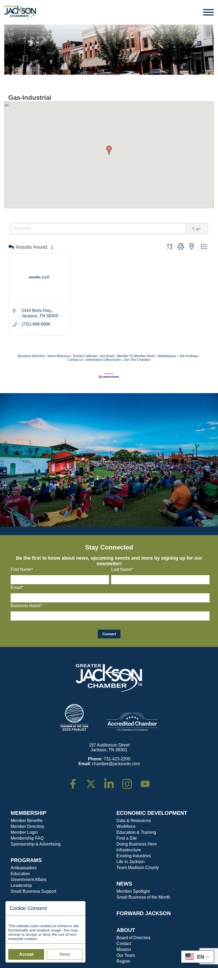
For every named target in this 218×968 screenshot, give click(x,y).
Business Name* (26, 605)
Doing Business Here (136, 844)
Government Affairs (29, 879)
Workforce (126, 826)
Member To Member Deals (136, 356)
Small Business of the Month (143, 897)
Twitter (92, 781)
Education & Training (136, 832)
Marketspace (167, 356)
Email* (17, 587)
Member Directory (27, 826)
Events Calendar (85, 356)
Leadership (21, 885)
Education (20, 873)
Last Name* (122, 569)
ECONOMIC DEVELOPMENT (151, 813)
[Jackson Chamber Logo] (20, 12)
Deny (65, 954)
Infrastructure (128, 850)
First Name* (22, 569)
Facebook (76, 781)
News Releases (59, 356)
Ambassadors (24, 868)
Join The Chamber (137, 360)
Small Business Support (33, 891)
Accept (26, 954)
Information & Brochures (103, 360)
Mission (123, 949)
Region (123, 961)
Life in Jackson (130, 861)
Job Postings (188, 356)
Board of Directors (133, 937)
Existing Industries (133, 856)
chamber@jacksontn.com (116, 763)
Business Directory (31, 356)
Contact (123, 943)
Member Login (24, 832)
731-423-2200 (117, 759)
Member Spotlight (133, 891)
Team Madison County (137, 867)
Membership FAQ (27, 838)
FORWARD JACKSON (143, 913)
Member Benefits (27, 820)
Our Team (125, 955)
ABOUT (125, 930)
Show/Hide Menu (208, 12)
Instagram (130, 781)
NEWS (124, 884)
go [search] (198, 228)
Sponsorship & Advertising (36, 844)
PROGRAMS (26, 860)
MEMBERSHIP (28, 813)
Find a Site (126, 838)
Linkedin (111, 781)
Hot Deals (107, 356)
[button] (109, 150)
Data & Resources (133, 820)
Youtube (147, 781)
